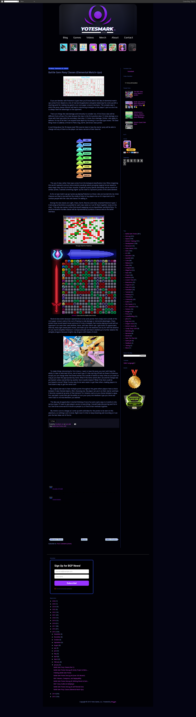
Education (128, 255)
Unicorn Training (130, 241)
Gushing (128, 294)
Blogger (113, 702)
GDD (65, 426)
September (57, 642)
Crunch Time (129, 280)
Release (127, 263)
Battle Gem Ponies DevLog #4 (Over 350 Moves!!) (69, 675)
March (56, 659)
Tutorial (127, 292)
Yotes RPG (128, 287)
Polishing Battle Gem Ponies (62, 673)
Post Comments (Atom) (64, 543)
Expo (127, 272)
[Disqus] (83, 457)
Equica (127, 238)
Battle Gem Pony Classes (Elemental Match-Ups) (69, 689)
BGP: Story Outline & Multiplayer (64, 684)
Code (127, 260)
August (56, 645)
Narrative (128, 333)
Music (127, 348)
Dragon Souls (129, 323)
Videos (90, 37)
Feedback (128, 343)
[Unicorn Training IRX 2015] (135, 410)
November (57, 637)
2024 (54, 606)
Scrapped (128, 268)
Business (128, 277)
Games (77, 37)
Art (126, 253)
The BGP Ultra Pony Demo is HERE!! (138, 93)
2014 (54, 694)
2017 (54, 626)
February (57, 662)
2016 (54, 629)
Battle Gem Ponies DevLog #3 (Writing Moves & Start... (71, 681)
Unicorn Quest (129, 326)
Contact (128, 37)
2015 (54, 632)
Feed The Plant (130, 338)
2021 (54, 615)
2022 (54, 612)
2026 (54, 601)
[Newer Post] (56, 540)
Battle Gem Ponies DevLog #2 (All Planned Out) (69, 687)
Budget (127, 311)
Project (127, 275)
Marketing (128, 331)
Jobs (126, 319)
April (55, 656)
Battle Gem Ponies (58, 426)
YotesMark (131, 71)
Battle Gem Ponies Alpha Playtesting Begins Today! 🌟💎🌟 (139, 104)
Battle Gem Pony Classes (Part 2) (64, 667)
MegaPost (128, 270)
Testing (127, 345)
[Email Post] (75, 424)
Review (127, 336)
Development (129, 243)
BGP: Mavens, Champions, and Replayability (67, 678)
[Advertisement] (98, 59)
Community (129, 299)
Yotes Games (129, 248)
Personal (128, 246)
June (55, 651)
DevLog (127, 236)
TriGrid (127, 297)
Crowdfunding (129, 316)
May (55, 654)
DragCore (128, 285)
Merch (102, 37)
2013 (54, 696)
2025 (54, 604)
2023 (54, 609)
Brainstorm (128, 282)
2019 (54, 620)
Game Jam (128, 340)
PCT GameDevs (130, 306)
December (57, 634)
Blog (65, 37)
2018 (54, 623)
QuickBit (128, 258)
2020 (54, 618)
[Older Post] (112, 540)
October (56, 640)
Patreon (127, 309)
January (56, 665)
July (55, 648)
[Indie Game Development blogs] (135, 391)
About (115, 37)
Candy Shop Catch (131, 328)
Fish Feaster (129, 304)
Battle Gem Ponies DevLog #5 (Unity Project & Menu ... (71, 670)
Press (127, 314)
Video (127, 265)
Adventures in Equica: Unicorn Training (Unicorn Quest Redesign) (139, 114)
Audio (127, 302)
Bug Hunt (128, 321)
